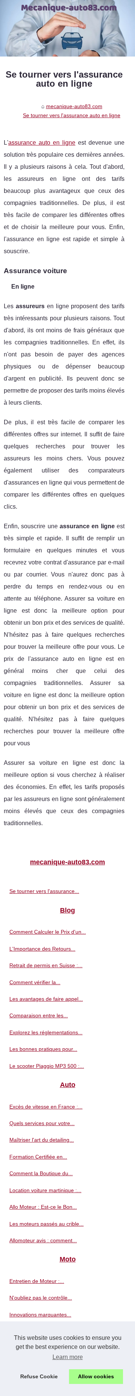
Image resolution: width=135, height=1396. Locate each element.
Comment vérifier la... (34, 982)
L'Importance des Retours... (42, 949)
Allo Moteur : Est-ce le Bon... (43, 1207)
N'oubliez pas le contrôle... (40, 1298)
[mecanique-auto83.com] (67, 28)
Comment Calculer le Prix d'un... (47, 932)
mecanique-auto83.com (74, 106)
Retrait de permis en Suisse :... (45, 965)
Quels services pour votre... (42, 1123)
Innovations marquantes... (40, 1315)
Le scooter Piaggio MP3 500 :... (46, 1066)
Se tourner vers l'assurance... (44, 891)
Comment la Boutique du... (41, 1173)
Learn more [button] (67, 1357)
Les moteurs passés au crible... (46, 1224)
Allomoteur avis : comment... (43, 1240)
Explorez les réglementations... (45, 1032)
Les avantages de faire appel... (46, 999)
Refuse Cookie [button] (39, 1376)
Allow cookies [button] (96, 1376)
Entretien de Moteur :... (36, 1281)
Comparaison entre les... (38, 1015)
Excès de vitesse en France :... (45, 1107)
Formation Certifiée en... (38, 1157)
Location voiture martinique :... (45, 1190)
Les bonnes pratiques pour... (43, 1049)
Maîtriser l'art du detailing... (41, 1140)
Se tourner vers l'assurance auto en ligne (71, 115)
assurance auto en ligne (41, 142)
